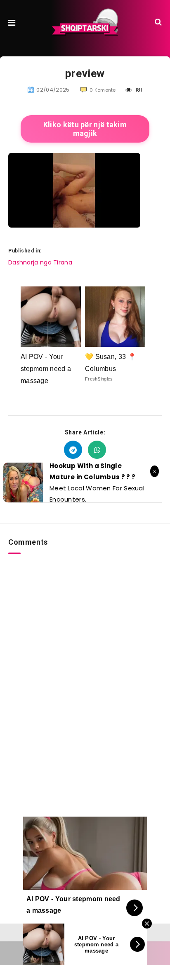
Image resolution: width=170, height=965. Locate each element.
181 (138, 90)
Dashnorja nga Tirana (40, 262)
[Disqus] (85, 657)
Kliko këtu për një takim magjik (85, 129)
